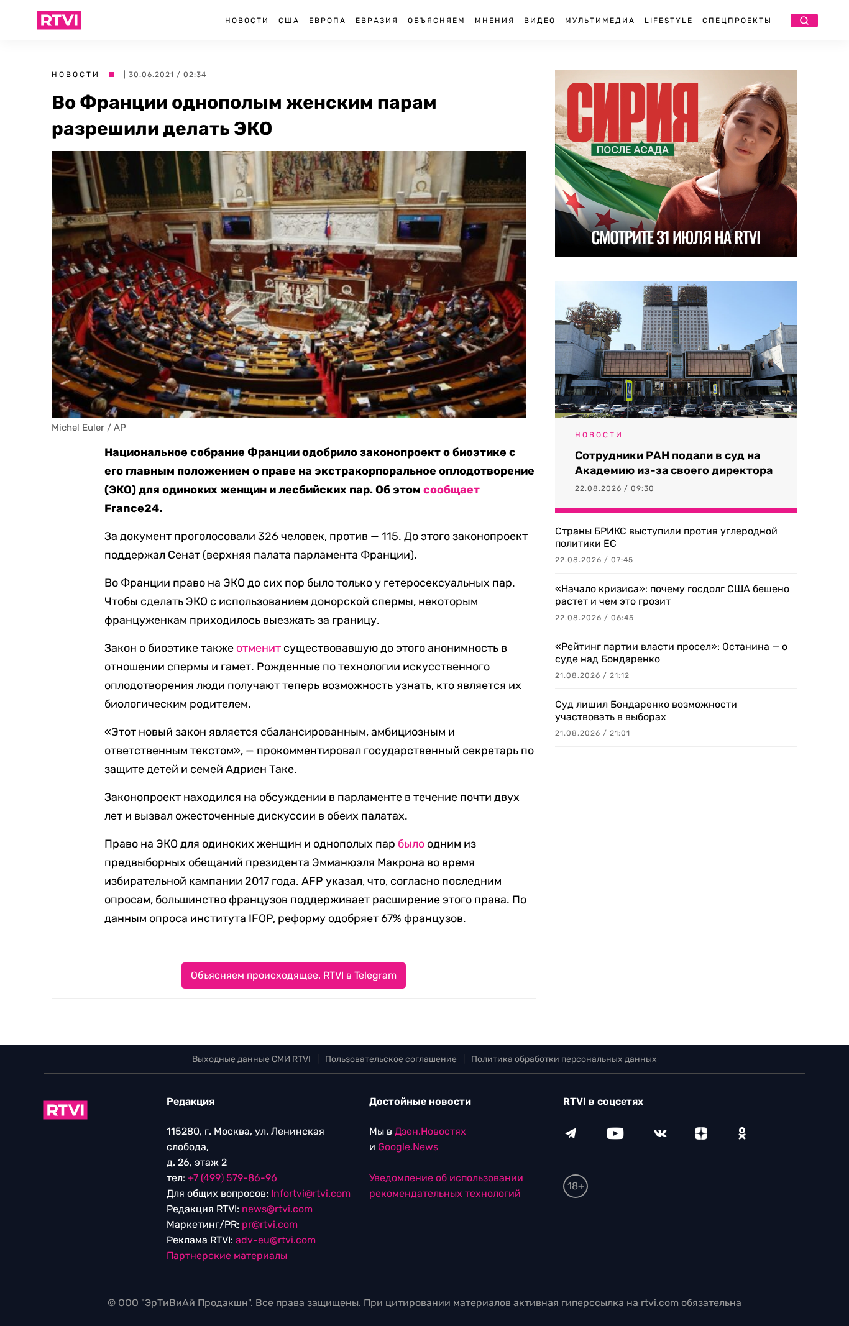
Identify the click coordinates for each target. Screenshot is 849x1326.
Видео (540, 20)
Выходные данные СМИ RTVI (251, 1059)
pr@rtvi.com (270, 1224)
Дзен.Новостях (430, 1131)
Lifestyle (669, 20)
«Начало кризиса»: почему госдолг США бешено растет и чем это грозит (672, 595)
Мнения (495, 20)
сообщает (451, 489)
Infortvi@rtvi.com (311, 1193)
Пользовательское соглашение (391, 1059)
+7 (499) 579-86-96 (232, 1178)
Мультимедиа (600, 20)
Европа (327, 20)
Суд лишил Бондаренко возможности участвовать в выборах (646, 710)
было (411, 844)
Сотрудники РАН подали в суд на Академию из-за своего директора (674, 463)
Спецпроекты (737, 20)
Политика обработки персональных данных (564, 1059)
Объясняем (437, 20)
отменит (258, 648)
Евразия (377, 20)
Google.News (408, 1147)
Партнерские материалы (227, 1255)
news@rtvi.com (277, 1209)
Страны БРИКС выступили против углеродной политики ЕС (666, 537)
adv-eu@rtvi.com (276, 1240)
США (289, 20)
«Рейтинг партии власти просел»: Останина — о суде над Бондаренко (671, 653)
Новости (247, 20)
